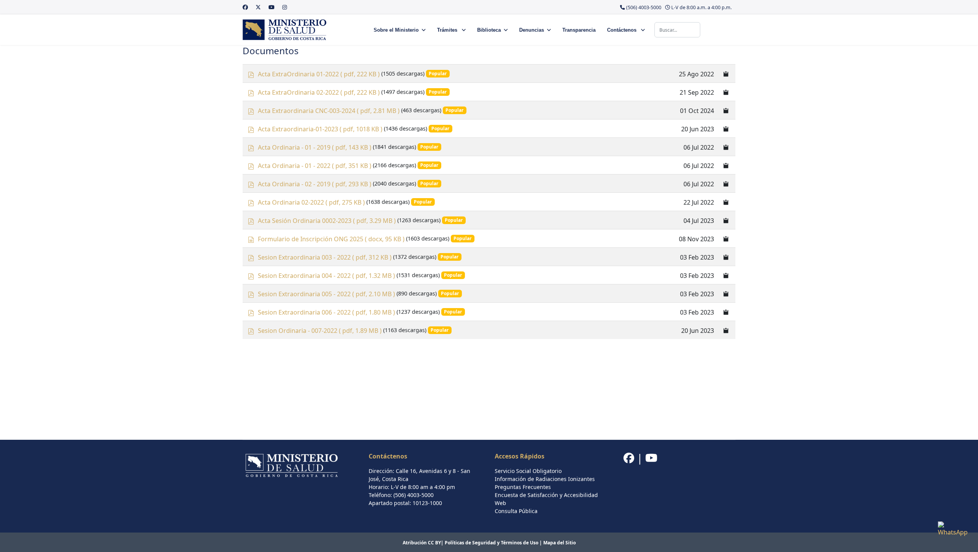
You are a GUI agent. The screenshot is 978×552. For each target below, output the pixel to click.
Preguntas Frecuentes (523, 487)
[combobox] (677, 29)
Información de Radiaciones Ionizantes (545, 479)
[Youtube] (272, 7)
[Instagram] (284, 7)
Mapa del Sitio (559, 542)
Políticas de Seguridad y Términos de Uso (491, 542)
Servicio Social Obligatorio (528, 471)
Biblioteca (489, 30)
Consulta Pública (516, 511)
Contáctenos (622, 30)
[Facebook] (245, 7)
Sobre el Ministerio (396, 30)
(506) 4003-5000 (643, 7)
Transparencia (579, 30)
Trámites (448, 30)
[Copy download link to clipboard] (726, 73)
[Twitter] (258, 7)
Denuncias (531, 30)
